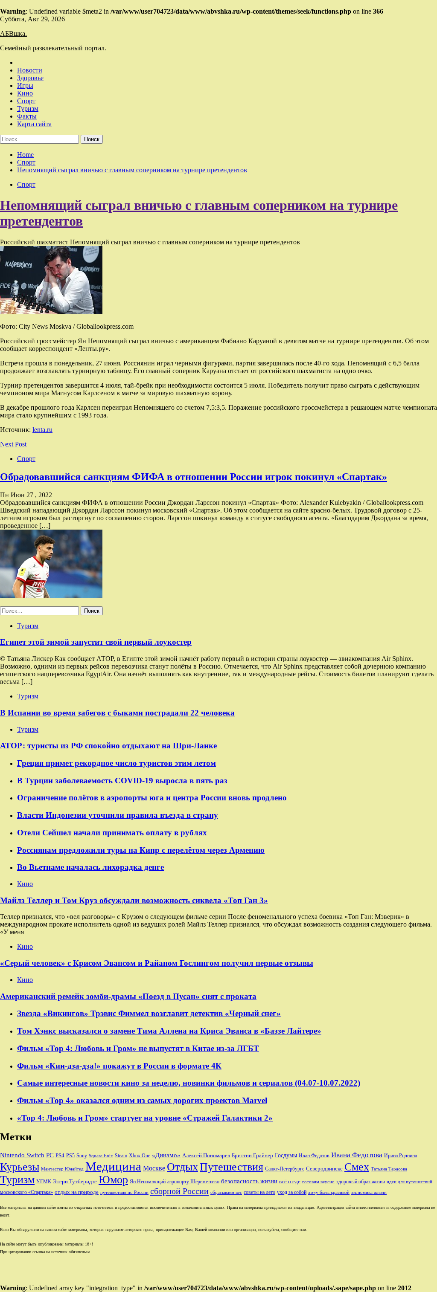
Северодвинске (324, 1169)
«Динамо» (166, 1155)
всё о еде (289, 1182)
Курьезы (19, 1167)
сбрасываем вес (226, 1192)
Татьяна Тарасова (389, 1169)
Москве (154, 1168)
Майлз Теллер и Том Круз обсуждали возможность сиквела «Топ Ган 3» (134, 900)
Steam (121, 1156)
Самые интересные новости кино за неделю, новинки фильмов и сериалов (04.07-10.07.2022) (188, 1082)
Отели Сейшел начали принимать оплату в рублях (112, 832)
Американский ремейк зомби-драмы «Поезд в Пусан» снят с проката (128, 996)
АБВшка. (13, 33)
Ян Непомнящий (148, 1181)
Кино (25, 93)
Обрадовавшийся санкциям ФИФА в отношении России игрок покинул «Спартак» (193, 476)
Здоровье (30, 77)
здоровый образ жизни (360, 1181)
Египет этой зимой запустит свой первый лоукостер (96, 641)
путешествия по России (124, 1192)
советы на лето (259, 1192)
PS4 (59, 1155)
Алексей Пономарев (206, 1155)
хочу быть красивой (329, 1192)
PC (50, 1155)
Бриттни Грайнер (252, 1155)
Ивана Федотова (356, 1155)
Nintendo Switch (22, 1155)
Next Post (13, 444)
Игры (25, 85)
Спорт (26, 100)
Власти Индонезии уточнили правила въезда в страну (117, 815)
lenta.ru (42, 429)
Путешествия (231, 1167)
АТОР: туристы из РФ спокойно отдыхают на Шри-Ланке (108, 745)
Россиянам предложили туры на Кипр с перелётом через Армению (141, 850)
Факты (27, 116)
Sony (81, 1156)
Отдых (182, 1167)
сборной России (179, 1191)
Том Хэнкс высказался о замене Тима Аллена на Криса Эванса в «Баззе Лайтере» (169, 1030)
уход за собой (291, 1192)
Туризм (27, 108)
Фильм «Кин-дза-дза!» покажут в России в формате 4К (119, 1065)
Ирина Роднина (400, 1155)
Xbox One (139, 1156)
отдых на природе (77, 1192)
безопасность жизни (249, 1181)
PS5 (70, 1156)
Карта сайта (34, 123)
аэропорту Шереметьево (193, 1182)
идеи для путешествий (409, 1181)
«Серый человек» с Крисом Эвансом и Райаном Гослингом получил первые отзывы (156, 963)
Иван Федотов (314, 1155)
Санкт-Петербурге (284, 1169)
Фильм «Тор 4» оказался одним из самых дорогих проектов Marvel (142, 1100)
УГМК (43, 1182)
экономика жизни (369, 1192)
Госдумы (286, 1155)
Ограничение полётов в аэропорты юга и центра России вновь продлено (152, 797)
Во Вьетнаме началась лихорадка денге (90, 867)
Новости (29, 70)
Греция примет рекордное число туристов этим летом (116, 763)
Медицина (113, 1166)
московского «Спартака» (26, 1192)
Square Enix (101, 1155)
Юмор (113, 1179)
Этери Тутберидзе (75, 1181)
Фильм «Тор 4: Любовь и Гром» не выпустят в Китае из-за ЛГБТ (138, 1048)
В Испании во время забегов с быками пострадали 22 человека (117, 712)
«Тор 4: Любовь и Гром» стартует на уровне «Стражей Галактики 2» (145, 1117)
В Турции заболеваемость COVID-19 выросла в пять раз (122, 780)
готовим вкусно (318, 1181)
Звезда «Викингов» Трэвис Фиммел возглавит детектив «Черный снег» (149, 1013)
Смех (356, 1167)
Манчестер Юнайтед (62, 1169)
